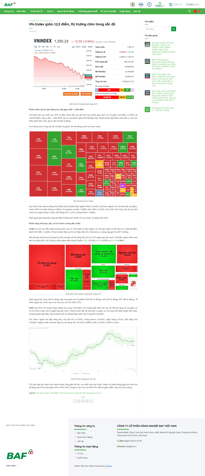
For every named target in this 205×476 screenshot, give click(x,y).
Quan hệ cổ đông (65, 11)
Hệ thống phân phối (88, 11)
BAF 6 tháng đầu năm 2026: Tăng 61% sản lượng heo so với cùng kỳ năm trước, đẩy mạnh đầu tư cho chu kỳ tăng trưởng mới (163, 80)
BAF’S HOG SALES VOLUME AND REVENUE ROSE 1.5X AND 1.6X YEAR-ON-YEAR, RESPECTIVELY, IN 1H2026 (164, 64)
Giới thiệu (21, 11)
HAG (114, 240)
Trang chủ (9, 11)
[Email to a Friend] (83, 401)
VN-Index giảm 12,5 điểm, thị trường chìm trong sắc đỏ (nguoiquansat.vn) (69, 393)
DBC (86, 240)
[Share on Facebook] (75, 401)
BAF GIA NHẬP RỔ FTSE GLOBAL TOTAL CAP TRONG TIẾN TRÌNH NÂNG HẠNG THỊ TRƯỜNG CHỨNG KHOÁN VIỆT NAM (163, 48)
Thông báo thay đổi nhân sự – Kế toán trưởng (163, 109)
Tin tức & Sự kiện (108, 11)
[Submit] (173, 29)
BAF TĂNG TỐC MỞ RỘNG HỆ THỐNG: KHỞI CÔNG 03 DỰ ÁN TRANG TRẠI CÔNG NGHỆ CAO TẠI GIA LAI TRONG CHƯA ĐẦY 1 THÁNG (164, 97)
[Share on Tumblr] (92, 401)
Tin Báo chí (33, 21)
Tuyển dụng (124, 11)
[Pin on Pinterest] (87, 401)
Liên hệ (136, 11)
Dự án (50, 11)
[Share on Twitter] (79, 401)
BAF (98, 240)
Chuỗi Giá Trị (36, 11)
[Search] (189, 11)
